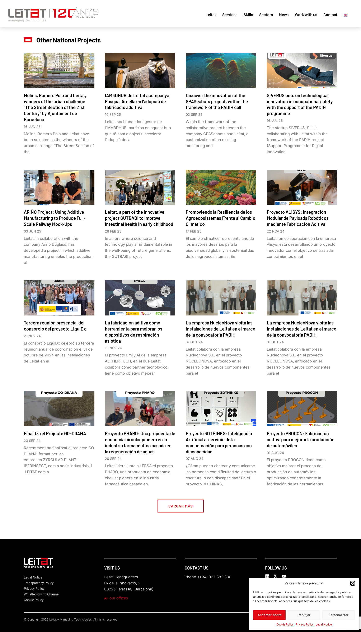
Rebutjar (304, 615)
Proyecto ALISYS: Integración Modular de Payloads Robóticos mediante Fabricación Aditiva (298, 218)
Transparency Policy (39, 583)
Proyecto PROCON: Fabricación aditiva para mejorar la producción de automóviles (300, 439)
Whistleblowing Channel (41, 594)
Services (229, 14)
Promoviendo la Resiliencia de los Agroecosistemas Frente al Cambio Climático (220, 218)
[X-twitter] (275, 576)
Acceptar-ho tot (269, 615)
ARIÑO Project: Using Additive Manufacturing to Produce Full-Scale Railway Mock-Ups (54, 218)
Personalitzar (338, 615)
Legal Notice (324, 624)
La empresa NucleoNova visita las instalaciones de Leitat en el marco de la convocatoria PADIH (220, 328)
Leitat (211, 14)
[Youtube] (284, 576)
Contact (330, 14)
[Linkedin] (267, 576)
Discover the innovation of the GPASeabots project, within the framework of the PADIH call (217, 101)
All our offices (116, 598)
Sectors (266, 14)
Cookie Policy (285, 624)
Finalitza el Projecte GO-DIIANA (55, 433)
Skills (248, 14)
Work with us (306, 14)
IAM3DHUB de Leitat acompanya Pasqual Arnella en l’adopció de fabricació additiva (137, 101)
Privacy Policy (305, 624)
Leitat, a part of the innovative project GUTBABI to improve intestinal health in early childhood (139, 218)
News (284, 14)
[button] (353, 583)
